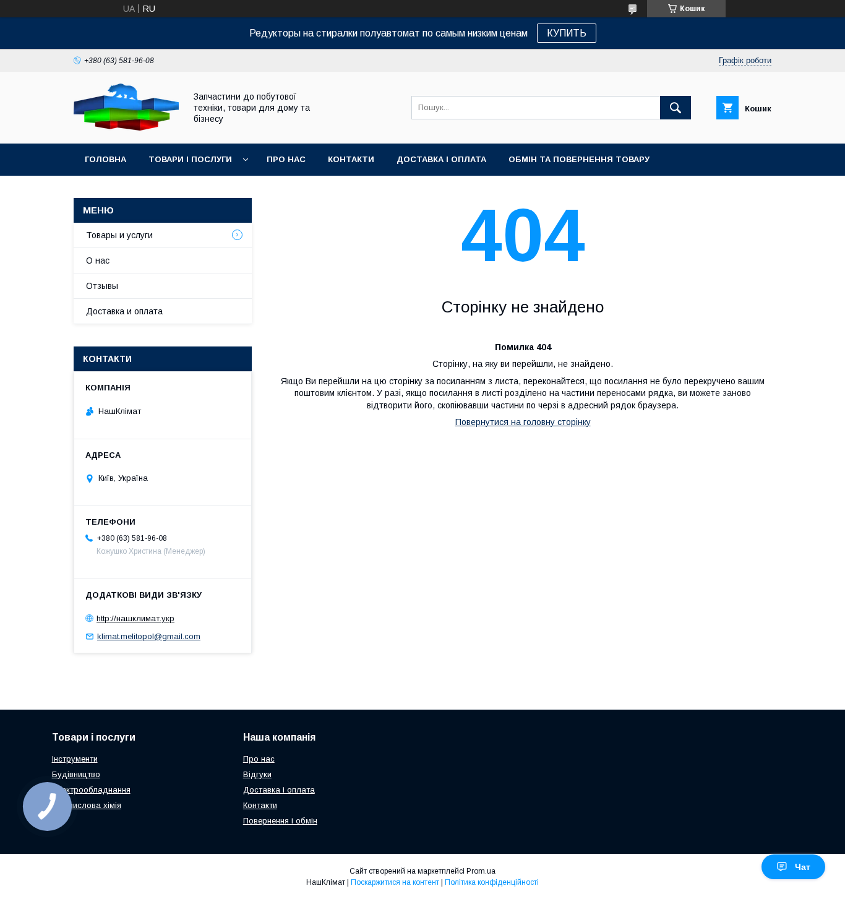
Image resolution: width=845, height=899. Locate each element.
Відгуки (257, 774)
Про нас (286, 159)
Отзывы (102, 286)
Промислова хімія (86, 805)
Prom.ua (480, 871)
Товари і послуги (190, 159)
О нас (97, 260)
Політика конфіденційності (492, 882)
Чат (802, 867)
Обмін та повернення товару (579, 159)
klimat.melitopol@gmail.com (148, 636)
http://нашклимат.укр (135, 618)
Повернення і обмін (280, 820)
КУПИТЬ (566, 33)
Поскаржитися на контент (395, 882)
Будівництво (76, 774)
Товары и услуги (119, 235)
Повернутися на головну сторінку (523, 422)
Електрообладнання (91, 789)
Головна (105, 159)
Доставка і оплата (441, 159)
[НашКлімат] (126, 127)
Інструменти (75, 759)
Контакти (351, 159)
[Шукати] (675, 107)
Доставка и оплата (124, 311)
